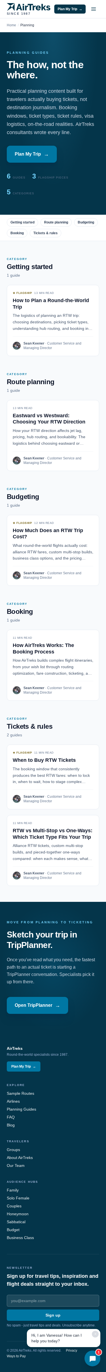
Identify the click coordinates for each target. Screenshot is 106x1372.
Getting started (22, 222)
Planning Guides (21, 1109)
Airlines (13, 1101)
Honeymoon (18, 1214)
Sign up (53, 1315)
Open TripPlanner (37, 1005)
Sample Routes (20, 1093)
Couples (14, 1206)
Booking (17, 233)
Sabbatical (16, 1222)
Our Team (16, 1165)
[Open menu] (93, 9)
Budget (13, 1229)
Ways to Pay (16, 1356)
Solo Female (18, 1198)
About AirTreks (20, 1157)
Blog (11, 1125)
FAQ (11, 1117)
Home (11, 25)
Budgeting (86, 222)
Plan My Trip (70, 9)
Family (13, 1190)
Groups (13, 1149)
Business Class (20, 1237)
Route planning (56, 222)
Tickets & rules (45, 233)
